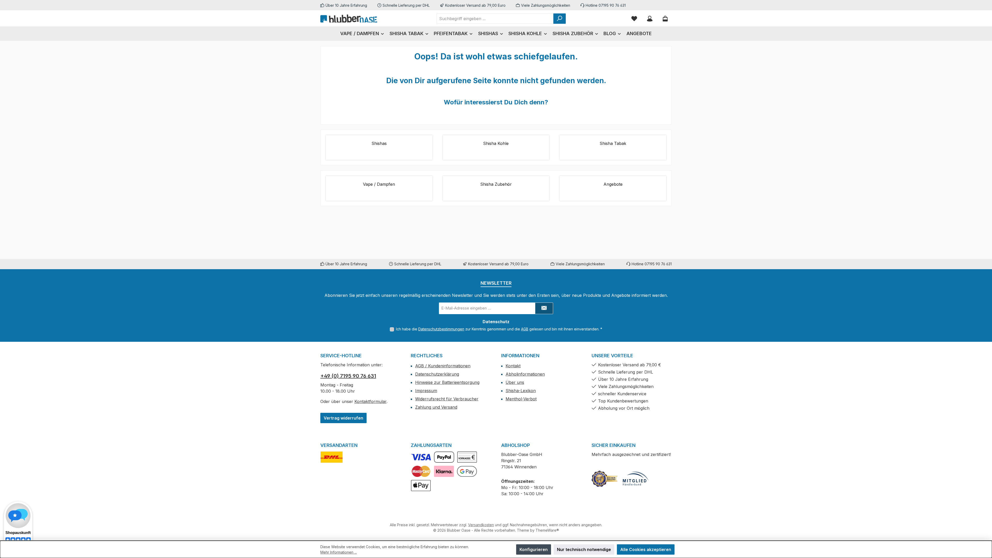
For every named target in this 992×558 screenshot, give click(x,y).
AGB (524, 329)
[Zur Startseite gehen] (348, 18)
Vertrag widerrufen (343, 418)
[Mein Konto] (649, 18)
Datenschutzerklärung (437, 374)
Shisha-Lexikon (521, 390)
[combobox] (495, 18)
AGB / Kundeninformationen (442, 365)
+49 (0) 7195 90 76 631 (348, 376)
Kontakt (513, 365)
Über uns (515, 382)
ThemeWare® (547, 530)
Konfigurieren (534, 549)
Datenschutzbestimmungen (441, 329)
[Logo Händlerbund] (635, 479)
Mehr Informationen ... (338, 552)
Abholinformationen (525, 374)
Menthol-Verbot (521, 398)
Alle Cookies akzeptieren (645, 549)
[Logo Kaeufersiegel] (604, 479)
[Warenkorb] (665, 18)
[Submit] (544, 308)
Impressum (426, 390)
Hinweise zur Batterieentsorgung (447, 382)
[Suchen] (559, 18)
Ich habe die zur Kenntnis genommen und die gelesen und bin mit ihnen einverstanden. (499, 329)
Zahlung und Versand (436, 407)
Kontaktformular (370, 401)
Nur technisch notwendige (584, 549)
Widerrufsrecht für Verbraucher (446, 398)
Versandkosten (481, 525)
